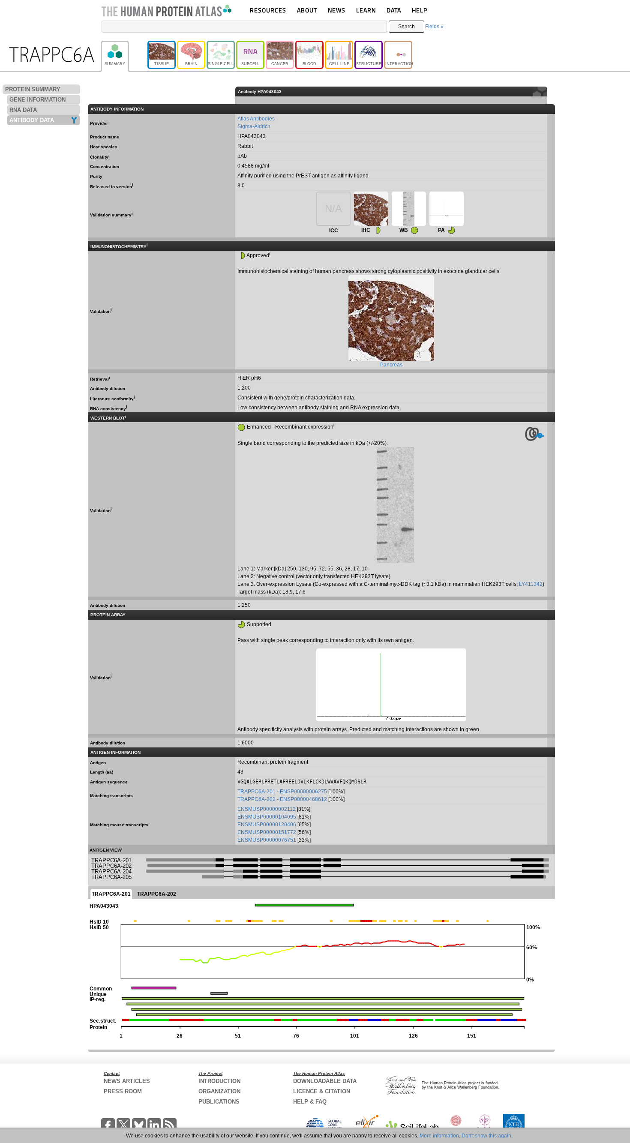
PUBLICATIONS (219, 1101)
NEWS (336, 10)
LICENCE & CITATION (321, 1091)
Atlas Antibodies (256, 119)
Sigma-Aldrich (253, 126)
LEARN (366, 10)
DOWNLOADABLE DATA (325, 1081)
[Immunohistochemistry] (371, 209)
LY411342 (531, 584)
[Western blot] (409, 209)
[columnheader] (551, 91)
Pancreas (391, 365)
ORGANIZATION (219, 1091)
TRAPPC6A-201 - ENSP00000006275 (282, 792)
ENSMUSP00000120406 (266, 825)
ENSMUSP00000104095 (266, 817)
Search (406, 27)
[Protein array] (446, 209)
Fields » (434, 27)
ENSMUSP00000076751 (266, 840)
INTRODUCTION (219, 1081)
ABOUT (307, 10)
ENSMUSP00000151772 (266, 832)
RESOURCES (268, 10)
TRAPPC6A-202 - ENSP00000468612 (282, 799)
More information (439, 1136)
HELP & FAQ (310, 1101)
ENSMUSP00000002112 (266, 809)
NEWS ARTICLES (127, 1081)
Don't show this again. (487, 1136)
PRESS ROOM (123, 1091)
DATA (394, 10)
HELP (419, 10)
